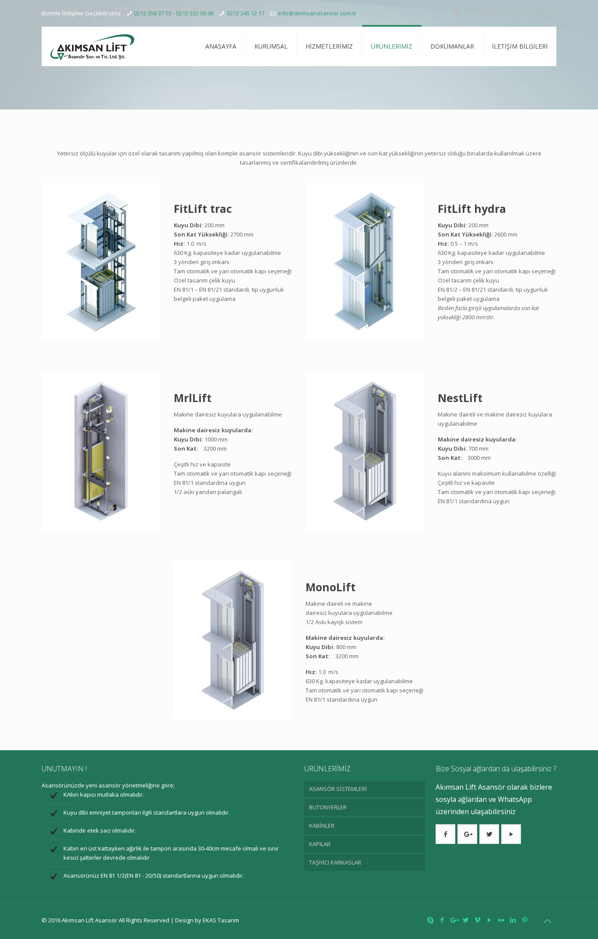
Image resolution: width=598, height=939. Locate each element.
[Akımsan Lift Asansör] (92, 46)
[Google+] (480, 12)
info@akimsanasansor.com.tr (317, 13)
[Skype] (457, 12)
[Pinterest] (551, 12)
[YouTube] (516, 12)
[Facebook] (469, 12)
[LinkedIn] (540, 12)
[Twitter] (492, 12)
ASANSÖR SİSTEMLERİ (338, 789)
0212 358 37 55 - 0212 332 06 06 (174, 13)
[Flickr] (528, 12)
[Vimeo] (504, 12)
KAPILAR (320, 844)
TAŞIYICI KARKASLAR (335, 862)
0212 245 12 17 (245, 13)
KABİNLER (321, 826)
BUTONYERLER (328, 807)
